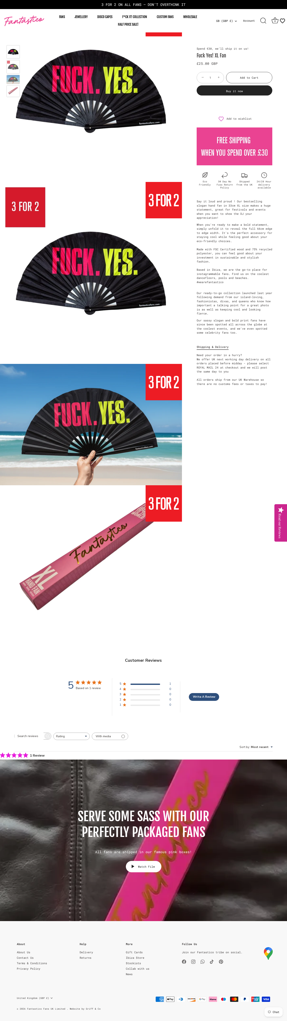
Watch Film (145, 867)
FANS (62, 17)
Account (249, 21)
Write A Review (204, 697)
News (129, 974)
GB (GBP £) (224, 21)
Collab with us (137, 969)
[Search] (263, 20)
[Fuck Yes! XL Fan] (13, 51)
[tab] (215, 347)
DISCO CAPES (104, 17)
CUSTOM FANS (165, 17)
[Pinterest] (221, 961)
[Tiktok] (212, 961)
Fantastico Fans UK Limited (47, 1008)
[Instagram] (193, 961)
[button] (282, 20)
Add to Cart (249, 78)
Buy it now (234, 91)
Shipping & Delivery (213, 347)
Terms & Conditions (32, 963)
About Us (23, 952)
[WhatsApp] (202, 961)
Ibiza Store (135, 958)
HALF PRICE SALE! (128, 24)
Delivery (86, 952)
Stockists (133, 963)
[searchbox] (28, 736)
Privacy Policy (28, 969)
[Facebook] (184, 961)
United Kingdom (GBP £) (33, 998)
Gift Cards (134, 952)
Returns (85, 958)
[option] (13, 52)
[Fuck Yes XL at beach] (13, 79)
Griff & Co (93, 1008)
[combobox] (71, 736)
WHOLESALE (190, 17)
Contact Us (25, 958)
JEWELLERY (81, 17)
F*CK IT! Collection (134, 17)
